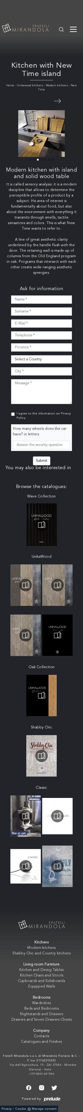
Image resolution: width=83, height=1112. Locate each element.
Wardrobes (41, 1003)
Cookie (20, 1108)
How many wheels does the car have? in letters (39, 431)
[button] (30, 160)
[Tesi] (57, 100)
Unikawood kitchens (30, 85)
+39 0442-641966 (41, 1073)
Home (10, 85)
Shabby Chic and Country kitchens (41, 953)
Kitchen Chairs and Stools (41, 975)
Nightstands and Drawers (41, 1014)
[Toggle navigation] (73, 29)
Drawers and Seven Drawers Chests (41, 1020)
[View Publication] (41, 525)
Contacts (41, 1036)
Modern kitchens (57, 85)
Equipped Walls (41, 986)
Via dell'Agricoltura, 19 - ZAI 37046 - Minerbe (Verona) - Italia (43, 1067)
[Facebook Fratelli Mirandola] (29, 1087)
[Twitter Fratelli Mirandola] (54, 1087)
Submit (41, 461)
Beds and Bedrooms (41, 1009)
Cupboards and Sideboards (41, 981)
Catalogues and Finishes (41, 1042)
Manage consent (44, 1108)
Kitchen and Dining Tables (41, 970)
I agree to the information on (44, 416)
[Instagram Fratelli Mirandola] (42, 1087)
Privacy (7, 1108)
